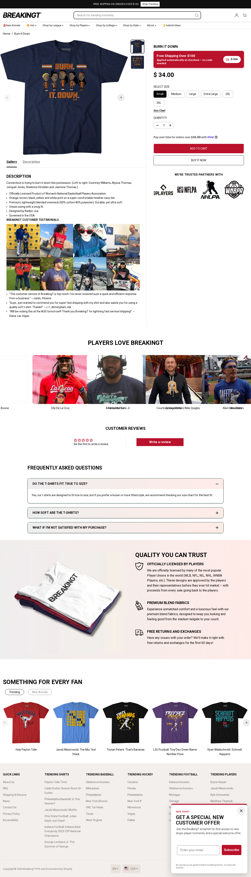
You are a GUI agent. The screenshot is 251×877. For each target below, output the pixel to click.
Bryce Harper (218, 782)
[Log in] (236, 15)
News (6, 801)
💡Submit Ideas (172, 25)
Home (6, 33)
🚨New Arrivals (11, 25)
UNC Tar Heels (94, 807)
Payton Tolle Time (56, 782)
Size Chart (159, 110)
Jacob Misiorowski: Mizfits (61, 809)
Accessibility (10, 820)
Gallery (11, 162)
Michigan (174, 794)
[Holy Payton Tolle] (26, 722)
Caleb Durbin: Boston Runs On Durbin (63, 790)
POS (37, 868)
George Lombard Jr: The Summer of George (60, 844)
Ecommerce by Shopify (59, 868)
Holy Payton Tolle (26, 749)
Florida (131, 788)
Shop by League (52, 25)
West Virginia (94, 820)
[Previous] (7, 97)
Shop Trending (150, 4)
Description (31, 162)
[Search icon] (196, 15)
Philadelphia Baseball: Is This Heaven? (62, 801)
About (151, 25)
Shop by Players (79, 25)
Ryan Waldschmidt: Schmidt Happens (224, 751)
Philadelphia (93, 794)
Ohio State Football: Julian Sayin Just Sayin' (61, 818)
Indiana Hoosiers (179, 782)
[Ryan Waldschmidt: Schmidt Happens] (225, 722)
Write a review (160, 442)
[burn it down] (64, 97)
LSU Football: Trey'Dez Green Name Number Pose (175, 751)
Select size (162, 86)
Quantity (160, 117)
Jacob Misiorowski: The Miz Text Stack (76, 751)
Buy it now (198, 160)
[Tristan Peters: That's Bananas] (125, 722)
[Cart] (244, 15)
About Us (8, 782)
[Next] (121, 97)
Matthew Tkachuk (221, 801)
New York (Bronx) (96, 801)
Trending (14, 692)
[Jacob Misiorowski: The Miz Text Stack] (76, 722)
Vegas (131, 813)
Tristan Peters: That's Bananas (126, 749)
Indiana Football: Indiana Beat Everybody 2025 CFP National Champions (63, 831)
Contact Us (9, 807)
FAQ (5, 788)
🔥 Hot (30, 25)
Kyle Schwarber (220, 794)
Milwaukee (92, 788)
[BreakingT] (22, 15)
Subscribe (231, 850)
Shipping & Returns (14, 794)
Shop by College (105, 25)
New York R (134, 801)
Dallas (131, 820)
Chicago (174, 801)
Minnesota (134, 807)
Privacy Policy (11, 813)
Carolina (132, 782)
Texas (89, 813)
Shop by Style (131, 25)
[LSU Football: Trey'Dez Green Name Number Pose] (175, 722)
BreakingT (29, 868)
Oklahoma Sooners (98, 782)
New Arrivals (40, 692)
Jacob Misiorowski (221, 788)
